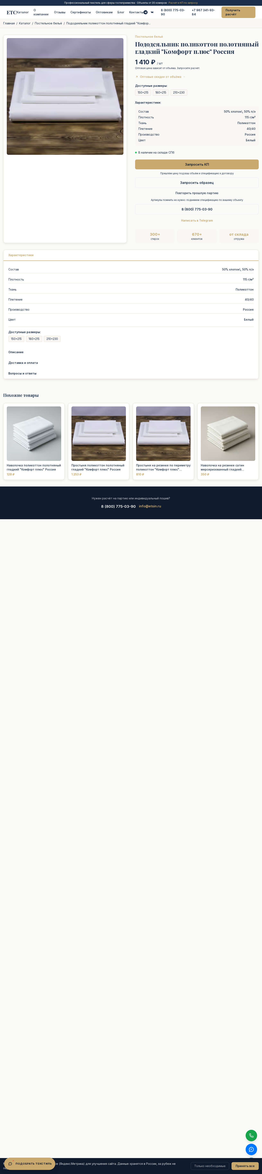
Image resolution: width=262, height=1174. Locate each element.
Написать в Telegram (197, 220)
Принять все (245, 1166)
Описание (16, 352)
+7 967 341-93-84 (203, 12)
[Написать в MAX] (251, 1149)
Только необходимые (210, 1166)
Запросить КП (197, 164)
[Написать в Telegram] (145, 12)
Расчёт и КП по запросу (183, 2)
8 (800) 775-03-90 (173, 12)
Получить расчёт (233, 12)
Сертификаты (80, 12)
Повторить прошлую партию (196, 193)
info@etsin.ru (150, 506)
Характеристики (21, 255)
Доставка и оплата (23, 362)
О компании (41, 12)
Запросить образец (197, 183)
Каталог (23, 12)
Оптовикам (104, 12)
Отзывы (60, 12)
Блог (120, 12)
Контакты (136, 12)
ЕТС (12, 12)
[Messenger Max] (152, 12)
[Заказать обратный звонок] (251, 1135)
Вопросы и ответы (22, 373)
